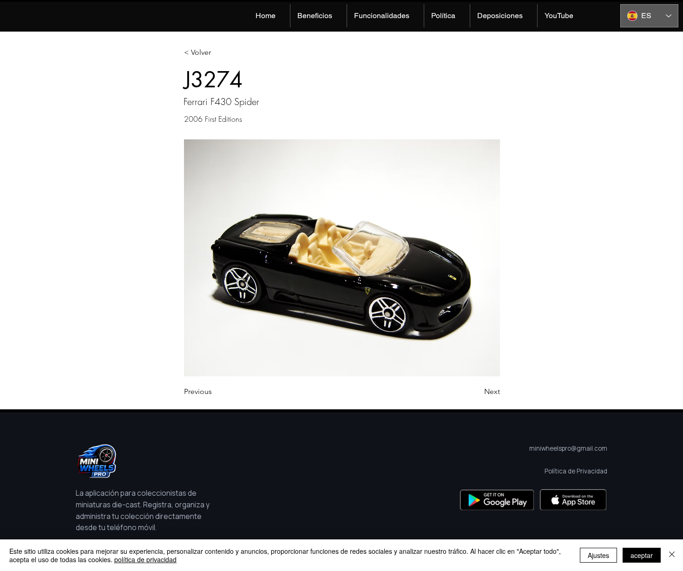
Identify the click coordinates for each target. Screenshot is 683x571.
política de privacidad (145, 559)
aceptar (641, 555)
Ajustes (598, 555)
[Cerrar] (671, 555)
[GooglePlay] (497, 499)
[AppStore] (573, 499)
